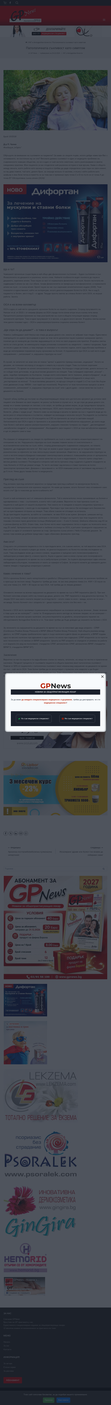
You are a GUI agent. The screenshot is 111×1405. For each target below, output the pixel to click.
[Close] (102, 676)
